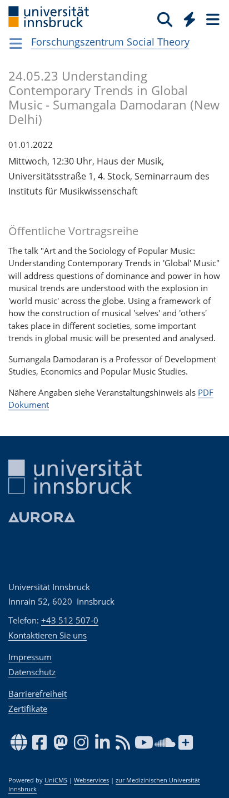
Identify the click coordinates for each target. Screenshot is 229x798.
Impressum (30, 656)
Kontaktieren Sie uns (47, 635)
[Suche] (164, 18)
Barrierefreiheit (37, 693)
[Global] (186, 17)
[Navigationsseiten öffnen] (16, 43)
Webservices (91, 780)
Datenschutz (32, 671)
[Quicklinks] (189, 18)
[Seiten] (211, 18)
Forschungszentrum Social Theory (110, 41)
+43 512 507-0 (69, 620)
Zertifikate (27, 708)
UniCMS (55, 780)
